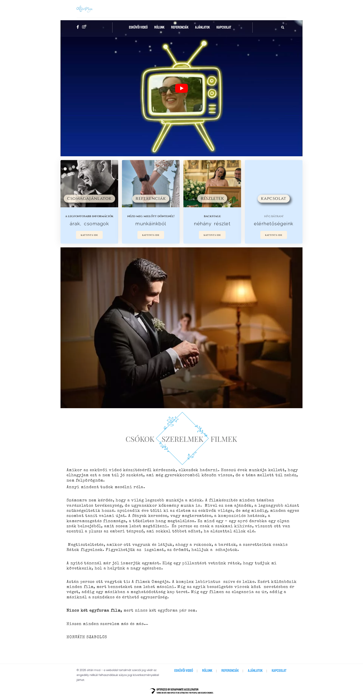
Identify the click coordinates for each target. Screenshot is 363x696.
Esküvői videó (138, 27)
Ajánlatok (202, 27)
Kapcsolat (223, 27)
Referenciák (179, 27)
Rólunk (159, 27)
